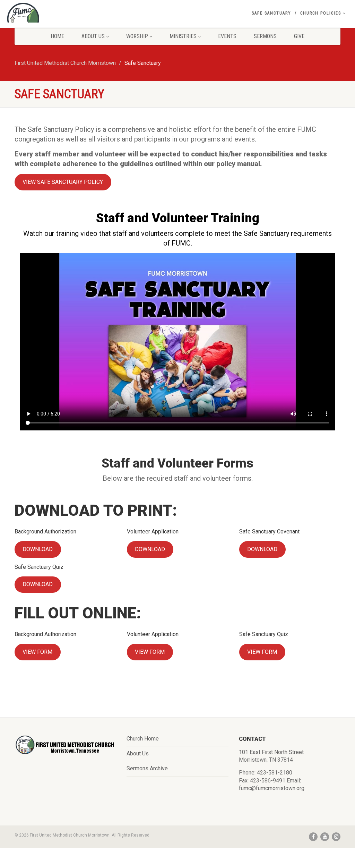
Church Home (143, 738)
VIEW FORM (37, 652)
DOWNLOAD (38, 549)
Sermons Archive (147, 768)
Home (57, 36)
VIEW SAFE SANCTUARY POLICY (63, 182)
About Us (93, 36)
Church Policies (320, 13)
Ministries (183, 36)
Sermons (265, 36)
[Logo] (59, 19)
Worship (137, 36)
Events (227, 36)
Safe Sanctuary (271, 13)
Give (299, 36)
